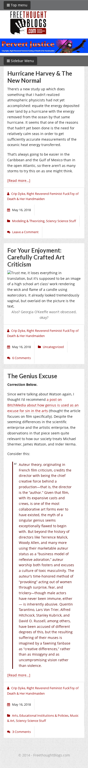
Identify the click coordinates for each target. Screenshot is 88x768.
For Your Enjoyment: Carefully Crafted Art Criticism (36, 257)
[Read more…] (18, 180)
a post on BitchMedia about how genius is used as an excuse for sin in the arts (43, 405)
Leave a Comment (25, 232)
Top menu (18, 5)
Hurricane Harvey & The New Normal (39, 77)
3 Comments (21, 731)
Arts (15, 715)
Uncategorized (53, 347)
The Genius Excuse (32, 375)
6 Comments (21, 358)
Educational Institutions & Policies (43, 715)
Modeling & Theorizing (28, 221)
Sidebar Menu (22, 60)
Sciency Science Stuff (61, 221)
